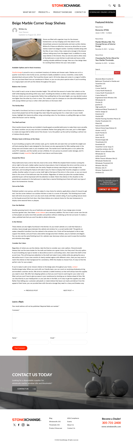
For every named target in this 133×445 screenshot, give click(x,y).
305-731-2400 (111, 423)
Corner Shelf (99, 88)
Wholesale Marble (101, 161)
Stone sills (98, 137)
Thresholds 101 (54, 425)
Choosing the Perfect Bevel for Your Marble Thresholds (107, 59)
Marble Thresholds (101, 121)
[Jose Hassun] (14, 32)
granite (97, 104)
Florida (97, 102)
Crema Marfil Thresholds (103, 93)
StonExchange (17, 72)
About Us (70, 425)
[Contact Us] (114, 5)
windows (98, 172)
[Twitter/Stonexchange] (14, 425)
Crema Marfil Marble (102, 90)
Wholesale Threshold (102, 163)
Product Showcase (55, 428)
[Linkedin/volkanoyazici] (28, 425)
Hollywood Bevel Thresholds (105, 109)
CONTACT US (80, 12)
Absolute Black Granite (103, 79)
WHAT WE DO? (29, 12)
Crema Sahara (100, 95)
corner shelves (40, 212)
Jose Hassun (23, 32)
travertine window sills (103, 149)
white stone (99, 156)
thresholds (99, 144)
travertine (28, 153)
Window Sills (99, 165)
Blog (96, 86)
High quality (99, 107)
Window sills (99, 168)
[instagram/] (23, 424)
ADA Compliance (73, 418)
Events (69, 421)
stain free (98, 135)
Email (52, 338)
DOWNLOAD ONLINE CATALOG (102, 12)
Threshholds (99, 142)
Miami (97, 123)
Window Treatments (102, 170)
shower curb (99, 130)
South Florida (100, 133)
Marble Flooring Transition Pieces (106, 119)
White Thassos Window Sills (105, 158)
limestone (98, 114)
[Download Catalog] (119, 5)
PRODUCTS (43, 12)
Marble (97, 116)
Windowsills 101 (55, 421)
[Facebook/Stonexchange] (18, 425)
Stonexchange (100, 140)
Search (97, 69)
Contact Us (71, 428)
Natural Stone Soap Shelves (104, 128)
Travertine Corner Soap (103, 147)
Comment (16, 310)
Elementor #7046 (102, 30)
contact (75, 267)
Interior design (100, 111)
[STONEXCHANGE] (66, 5)
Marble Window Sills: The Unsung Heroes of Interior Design (105, 44)
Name (14, 338)
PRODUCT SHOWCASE (62, 12)
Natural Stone (99, 27)
